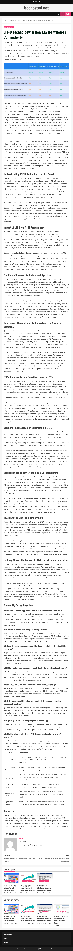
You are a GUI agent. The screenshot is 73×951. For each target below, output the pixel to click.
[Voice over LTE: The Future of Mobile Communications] (11, 878)
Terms (5, 938)
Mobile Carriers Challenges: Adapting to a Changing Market (44, 888)
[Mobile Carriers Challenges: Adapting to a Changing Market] (45, 878)
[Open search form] (58, 14)
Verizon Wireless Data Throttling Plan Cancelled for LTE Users (61, 919)
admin (7, 59)
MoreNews (43, 949)
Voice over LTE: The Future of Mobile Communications (10, 888)
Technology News (9, 27)
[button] (4, 14)
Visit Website (25, 846)
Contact (6, 942)
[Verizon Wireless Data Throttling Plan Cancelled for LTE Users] (61, 909)
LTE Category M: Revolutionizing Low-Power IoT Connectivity (27, 888)
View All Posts (38, 846)
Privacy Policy (8, 934)
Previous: (19, 858)
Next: (54, 858)
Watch (68, 14)
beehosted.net (36, 7)
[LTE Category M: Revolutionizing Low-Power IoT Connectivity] (28, 878)
